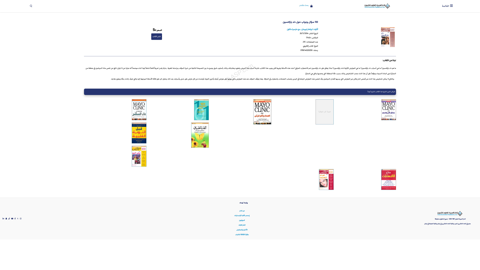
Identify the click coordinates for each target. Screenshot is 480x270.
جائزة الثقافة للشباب (242, 234)
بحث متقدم (304, 5)
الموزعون (242, 220)
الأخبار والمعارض (242, 230)
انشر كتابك (242, 225)
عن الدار (242, 211)
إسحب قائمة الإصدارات (242, 216)
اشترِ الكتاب (156, 36)
